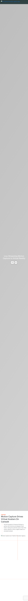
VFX (12, 262)
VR (16, 262)
